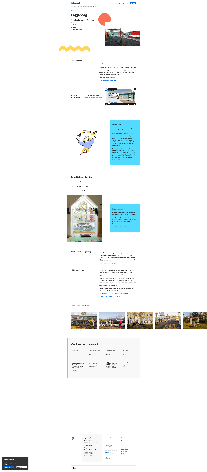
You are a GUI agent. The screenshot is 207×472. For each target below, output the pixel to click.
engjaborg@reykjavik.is (77, 29)
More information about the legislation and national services (116, 299)
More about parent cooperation (120, 226)
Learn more (5, 464)
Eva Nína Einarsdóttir (122, 293)
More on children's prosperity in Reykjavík (111, 296)
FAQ (111, 449)
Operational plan (82, 182)
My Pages (126, 3)
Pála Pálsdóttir (112, 77)
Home (71, 6)
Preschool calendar (82, 191)
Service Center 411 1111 (109, 453)
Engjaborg (94, 6)
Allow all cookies (7, 467)
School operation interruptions (108, 80)
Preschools (90, 6)
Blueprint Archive (124, 449)
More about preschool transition (120, 227)
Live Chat (109, 445)
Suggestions (109, 441)
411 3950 (74, 27)
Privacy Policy (124, 451)
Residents (74, 6)
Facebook (123, 453)
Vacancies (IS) (124, 442)
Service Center (124, 447)
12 (80, 330)
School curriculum (82, 186)
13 (81, 330)
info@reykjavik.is (108, 458)
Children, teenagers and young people (82, 6)
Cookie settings (19, 467)
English (118, 3)
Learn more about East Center (108, 263)
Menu (134, 3)
